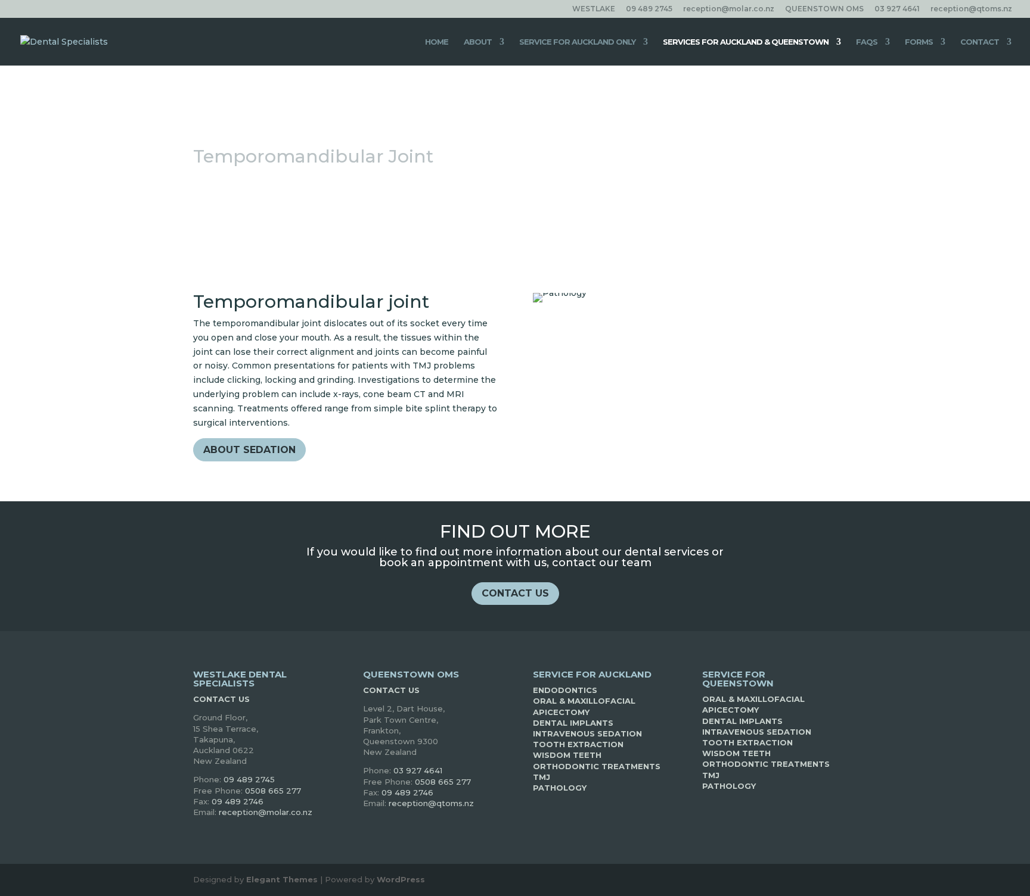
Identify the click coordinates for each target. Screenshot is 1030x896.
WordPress (401, 879)
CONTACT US (515, 593)
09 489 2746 (237, 801)
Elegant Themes (282, 879)
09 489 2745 (649, 9)
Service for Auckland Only (577, 42)
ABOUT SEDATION (249, 449)
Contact (979, 42)
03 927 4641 (897, 9)
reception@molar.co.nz (728, 9)
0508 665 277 (273, 790)
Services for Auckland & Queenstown (746, 42)
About (478, 42)
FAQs (866, 42)
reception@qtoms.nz (971, 9)
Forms (919, 42)
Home (436, 42)
